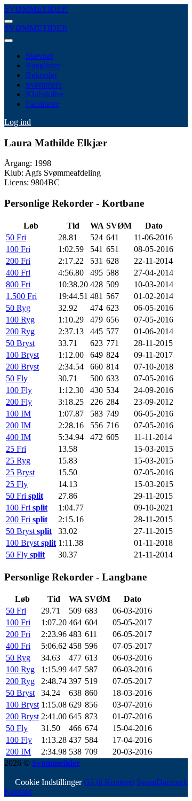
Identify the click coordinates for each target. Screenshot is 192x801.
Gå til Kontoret (109, 782)
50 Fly (17, 378)
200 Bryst (22, 366)
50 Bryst (20, 343)
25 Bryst (20, 472)
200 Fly (19, 401)
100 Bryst (22, 354)
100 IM (18, 413)
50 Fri (16, 237)
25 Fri (16, 448)
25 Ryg (18, 460)
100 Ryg (20, 319)
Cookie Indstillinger (48, 782)
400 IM (18, 437)
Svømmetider (56, 762)
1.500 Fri (21, 296)
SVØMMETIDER (36, 8)
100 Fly (19, 390)
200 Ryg (20, 331)
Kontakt (17, 791)
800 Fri (18, 284)
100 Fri (18, 249)
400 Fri (18, 272)
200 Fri (18, 260)
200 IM (18, 425)
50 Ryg (18, 307)
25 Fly (17, 484)
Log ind (17, 122)
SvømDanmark (162, 782)
